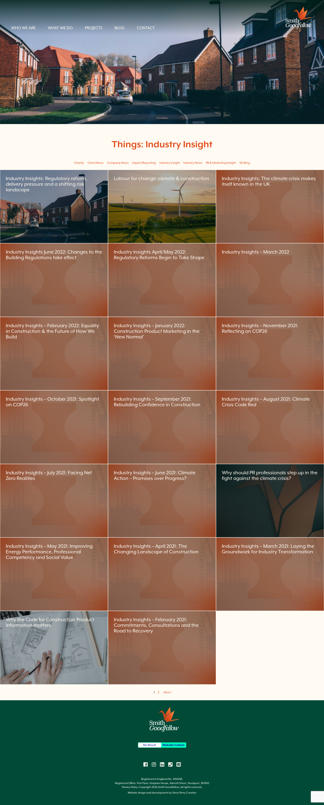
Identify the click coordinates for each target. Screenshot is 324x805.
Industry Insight (169, 163)
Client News (96, 163)
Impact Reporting (144, 163)
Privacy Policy (129, 787)
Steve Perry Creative (184, 792)
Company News (118, 163)
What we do (60, 28)
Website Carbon (173, 745)
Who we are (23, 28)
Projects (93, 28)
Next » (168, 692)
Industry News (192, 163)
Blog (120, 28)
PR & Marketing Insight (221, 163)
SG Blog (244, 163)
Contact (146, 28)
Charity (79, 163)
